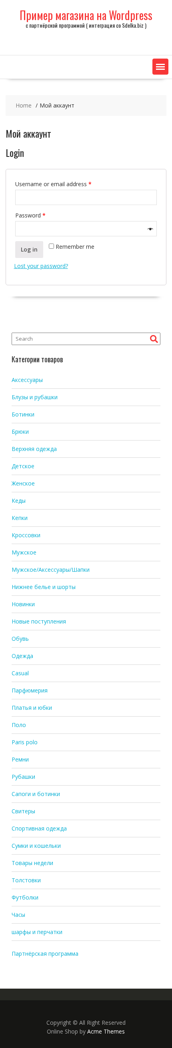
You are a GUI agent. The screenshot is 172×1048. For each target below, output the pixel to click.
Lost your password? (41, 266)
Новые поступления (39, 621)
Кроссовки (26, 535)
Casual (20, 673)
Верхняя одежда (34, 449)
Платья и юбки (32, 707)
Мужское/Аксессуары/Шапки (51, 569)
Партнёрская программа (45, 953)
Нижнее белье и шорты (44, 587)
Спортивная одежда (39, 828)
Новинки (23, 604)
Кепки (20, 518)
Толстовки (26, 880)
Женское (23, 483)
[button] (160, 67)
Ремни (20, 759)
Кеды (19, 500)
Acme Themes (106, 1031)
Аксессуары (27, 380)
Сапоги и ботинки (36, 794)
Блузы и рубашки (35, 397)
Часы (18, 914)
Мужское (24, 552)
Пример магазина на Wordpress (86, 15)
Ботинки (23, 414)
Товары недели (32, 863)
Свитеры (23, 811)
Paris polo (25, 742)
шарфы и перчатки (37, 932)
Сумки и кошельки (36, 845)
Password (30, 215)
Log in (29, 249)
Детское (23, 466)
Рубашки (23, 776)
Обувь (20, 638)
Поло (19, 725)
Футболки (25, 897)
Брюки (20, 431)
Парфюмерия (30, 690)
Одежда (22, 656)
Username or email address (53, 184)
